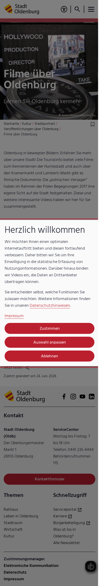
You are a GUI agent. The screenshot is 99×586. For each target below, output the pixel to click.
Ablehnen (47, 356)
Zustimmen (48, 328)
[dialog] (48, 293)
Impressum (14, 315)
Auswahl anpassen (48, 342)
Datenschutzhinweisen (50, 305)
